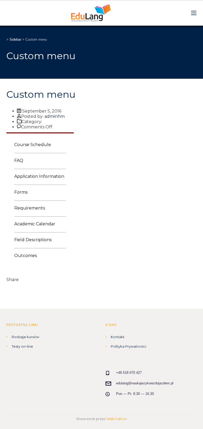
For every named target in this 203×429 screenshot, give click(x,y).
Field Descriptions (33, 239)
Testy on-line (22, 346)
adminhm (54, 116)
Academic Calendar (34, 223)
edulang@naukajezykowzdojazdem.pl (144, 383)
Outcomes (25, 255)
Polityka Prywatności (128, 346)
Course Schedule (32, 144)
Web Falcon (117, 419)
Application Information (39, 176)
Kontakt (117, 337)
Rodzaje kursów (25, 337)
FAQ (18, 160)
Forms (20, 192)
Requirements (29, 208)
